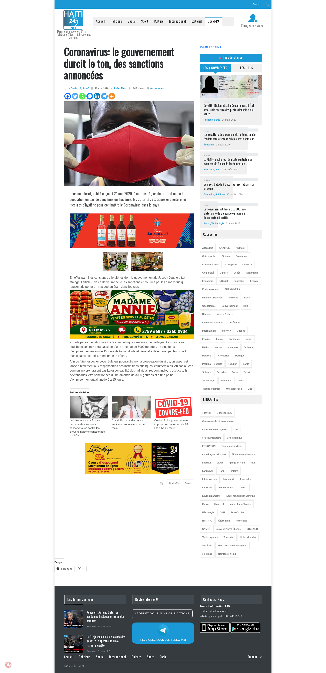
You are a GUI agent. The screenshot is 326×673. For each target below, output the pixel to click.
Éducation (209, 144)
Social (131, 21)
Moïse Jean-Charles (240, 504)
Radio (163, 656)
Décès (237, 272)
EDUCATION (209, 446)
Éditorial (196, 21)
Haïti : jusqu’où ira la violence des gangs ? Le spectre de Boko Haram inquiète (106, 640)
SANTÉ (206, 529)
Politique (116, 21)
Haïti (245, 306)
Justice (241, 331)
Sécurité (221, 372)
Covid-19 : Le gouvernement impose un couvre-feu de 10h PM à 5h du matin (171, 424)
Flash (247, 297)
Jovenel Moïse (225, 487)
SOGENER (252, 529)
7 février (206, 413)
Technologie (217, 223)
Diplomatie (252, 272)
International (177, 21)
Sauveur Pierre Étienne (228, 529)
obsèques (233, 347)
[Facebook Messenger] (89, 96)
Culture (159, 21)
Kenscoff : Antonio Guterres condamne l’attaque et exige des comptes (105, 615)
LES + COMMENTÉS (215, 67)
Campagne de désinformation (218, 421)
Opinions (248, 347)
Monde (218, 347)
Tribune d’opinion (211, 389)
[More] (111, 96)
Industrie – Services (213, 322)
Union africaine (248, 537)
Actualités (207, 248)
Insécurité (235, 322)
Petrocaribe (223, 355)
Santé (85, 88)
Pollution (232, 364)
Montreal (219, 504)
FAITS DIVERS (232, 289)
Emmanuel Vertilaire (232, 446)
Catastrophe (209, 256)
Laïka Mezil (120, 88)
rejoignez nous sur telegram (163, 639)
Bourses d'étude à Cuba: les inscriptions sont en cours (229, 186)
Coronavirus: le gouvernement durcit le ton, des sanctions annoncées (119, 63)
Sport (144, 21)
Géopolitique (209, 306)
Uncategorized (234, 389)
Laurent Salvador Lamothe (240, 496)
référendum (224, 520)
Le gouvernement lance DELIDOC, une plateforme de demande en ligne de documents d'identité (225, 213)
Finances (233, 297)
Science (206, 372)
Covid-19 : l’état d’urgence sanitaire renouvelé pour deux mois (130, 424)
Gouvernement (229, 306)
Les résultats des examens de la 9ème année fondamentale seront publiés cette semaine (229, 136)
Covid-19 (213, 21)
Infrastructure (209, 479)
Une (250, 389)
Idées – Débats (225, 314)
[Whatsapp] (82, 96)
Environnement (210, 289)
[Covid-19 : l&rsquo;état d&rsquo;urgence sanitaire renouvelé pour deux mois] (131, 407)
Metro (205, 504)
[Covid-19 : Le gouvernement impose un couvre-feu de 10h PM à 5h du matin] (173, 407)
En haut (252, 657)
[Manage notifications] (8, 665)
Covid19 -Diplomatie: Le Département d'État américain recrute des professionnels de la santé (229, 109)
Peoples (206, 355)
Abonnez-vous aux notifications (162, 613)
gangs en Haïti (237, 462)
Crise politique (234, 438)
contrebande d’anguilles (215, 429)
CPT (236, 429)
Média (205, 347)
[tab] (215, 69)
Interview (226, 331)
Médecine (234, 339)
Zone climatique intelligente (232, 545)
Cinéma (225, 256)
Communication (210, 264)
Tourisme (226, 380)
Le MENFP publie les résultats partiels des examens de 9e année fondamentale (228, 161)
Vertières (207, 545)
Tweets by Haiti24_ (211, 46)
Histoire (206, 314)
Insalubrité (228, 479)
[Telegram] (104, 96)
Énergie (254, 281)
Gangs (220, 462)
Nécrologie (208, 512)
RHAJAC (207, 520)
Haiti (253, 462)
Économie (207, 281)
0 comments (157, 88)
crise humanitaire (211, 438)
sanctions (241, 520)
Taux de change (232, 57)
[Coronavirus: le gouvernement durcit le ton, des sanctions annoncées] (129, 143)
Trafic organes (210, 537)
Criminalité (208, 272)
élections (207, 554)
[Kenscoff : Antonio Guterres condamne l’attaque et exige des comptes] (73, 618)
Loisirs (220, 339)
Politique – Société (212, 364)
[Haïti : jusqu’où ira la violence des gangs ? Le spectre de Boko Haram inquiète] (73, 643)
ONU (222, 512)
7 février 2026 (224, 413)
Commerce (242, 256)
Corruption (231, 264)
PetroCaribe (237, 512)
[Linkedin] (97, 96)
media (249, 339)
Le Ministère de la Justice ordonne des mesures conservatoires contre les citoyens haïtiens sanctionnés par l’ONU (87, 428)
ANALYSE (224, 248)
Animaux (240, 248)
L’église (206, 339)
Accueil (100, 21)
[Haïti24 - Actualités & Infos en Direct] (73, 25)
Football (206, 462)
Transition (229, 537)
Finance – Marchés (212, 297)
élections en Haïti (227, 554)
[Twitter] (75, 96)
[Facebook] (67, 96)
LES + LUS (246, 67)
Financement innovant (244, 454)
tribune (240, 380)
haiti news (207, 471)
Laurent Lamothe (211, 496)
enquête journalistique (214, 454)
